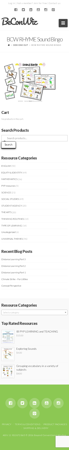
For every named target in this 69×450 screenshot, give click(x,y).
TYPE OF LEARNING (11, 225)
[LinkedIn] (31, 10)
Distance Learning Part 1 (13, 272)
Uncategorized (8, 232)
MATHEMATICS (9, 179)
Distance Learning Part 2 (13, 266)
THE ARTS (6, 212)
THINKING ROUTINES (12, 218)
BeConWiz (18, 21)
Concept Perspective (11, 285)
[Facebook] (16, 10)
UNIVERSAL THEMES (12, 238)
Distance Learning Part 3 (13, 259)
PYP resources (8, 185)
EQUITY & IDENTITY (11, 172)
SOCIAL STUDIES (10, 199)
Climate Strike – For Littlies (14, 279)
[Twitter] (23, 10)
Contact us (55, 3)
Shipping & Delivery (35, 428)
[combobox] (34, 312)
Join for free (40, 3)
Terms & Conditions (27, 424)
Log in (11, 3)
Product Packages (55, 424)
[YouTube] (38, 10)
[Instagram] (46, 10)
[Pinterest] (53, 10)
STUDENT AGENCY (11, 205)
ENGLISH (6, 165)
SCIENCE (6, 192)
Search (8, 144)
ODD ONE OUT (20, 45)
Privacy (7, 424)
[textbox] (34, 312)
